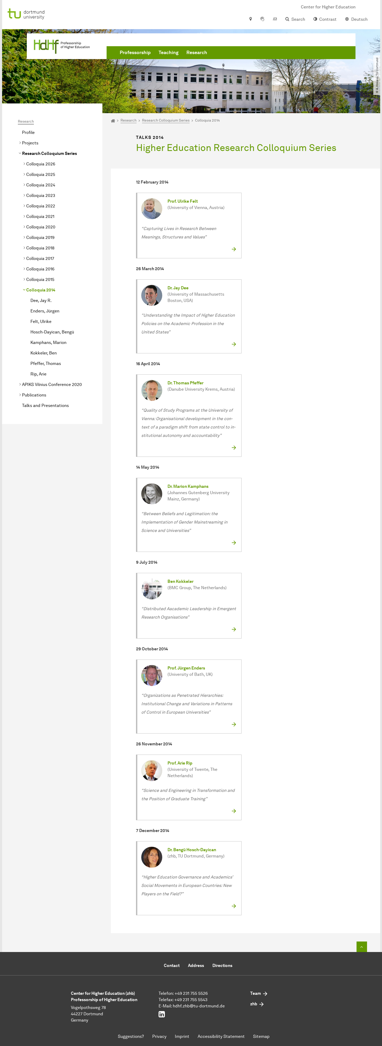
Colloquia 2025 (40, 174)
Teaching (169, 52)
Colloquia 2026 (40, 163)
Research (196, 52)
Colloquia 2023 (40, 195)
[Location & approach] (250, 19)
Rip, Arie (38, 374)
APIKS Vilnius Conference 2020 (52, 384)
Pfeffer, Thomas (45, 363)
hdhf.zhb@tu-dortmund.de (199, 1005)
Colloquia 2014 (40, 289)
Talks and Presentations (45, 405)
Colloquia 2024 (40, 184)
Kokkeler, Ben (43, 353)
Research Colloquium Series (49, 153)
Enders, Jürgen (44, 310)
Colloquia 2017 (40, 258)
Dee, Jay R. (41, 300)
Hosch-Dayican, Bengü (52, 332)
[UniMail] (275, 19)
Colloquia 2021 (40, 216)
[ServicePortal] (262, 19)
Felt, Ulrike (40, 321)
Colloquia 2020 (40, 226)
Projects (30, 142)
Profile (28, 132)
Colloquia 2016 (40, 268)
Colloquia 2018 (40, 247)
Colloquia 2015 (40, 279)
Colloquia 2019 (40, 237)
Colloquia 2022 (40, 205)
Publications (34, 395)
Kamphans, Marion (48, 342)
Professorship (135, 52)
